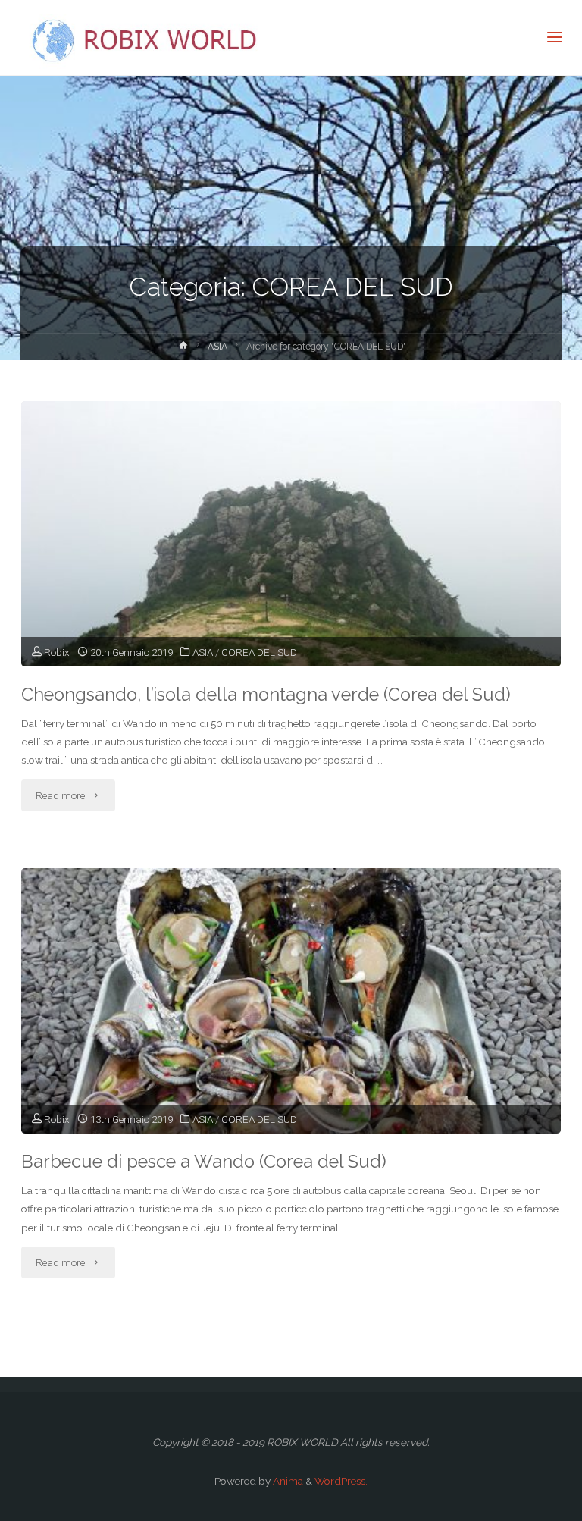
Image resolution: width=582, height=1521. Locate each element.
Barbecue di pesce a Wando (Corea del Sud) (203, 1161)
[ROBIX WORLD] (148, 38)
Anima (287, 1481)
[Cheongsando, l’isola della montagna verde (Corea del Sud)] (290, 585)
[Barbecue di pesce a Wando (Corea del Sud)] (290, 1052)
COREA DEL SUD (259, 652)
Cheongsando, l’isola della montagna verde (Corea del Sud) (266, 694)
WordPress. (341, 1481)
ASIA (217, 346)
